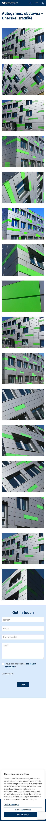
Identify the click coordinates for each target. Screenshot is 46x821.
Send (23, 685)
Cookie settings (11, 804)
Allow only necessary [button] (23, 810)
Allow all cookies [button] (23, 815)
